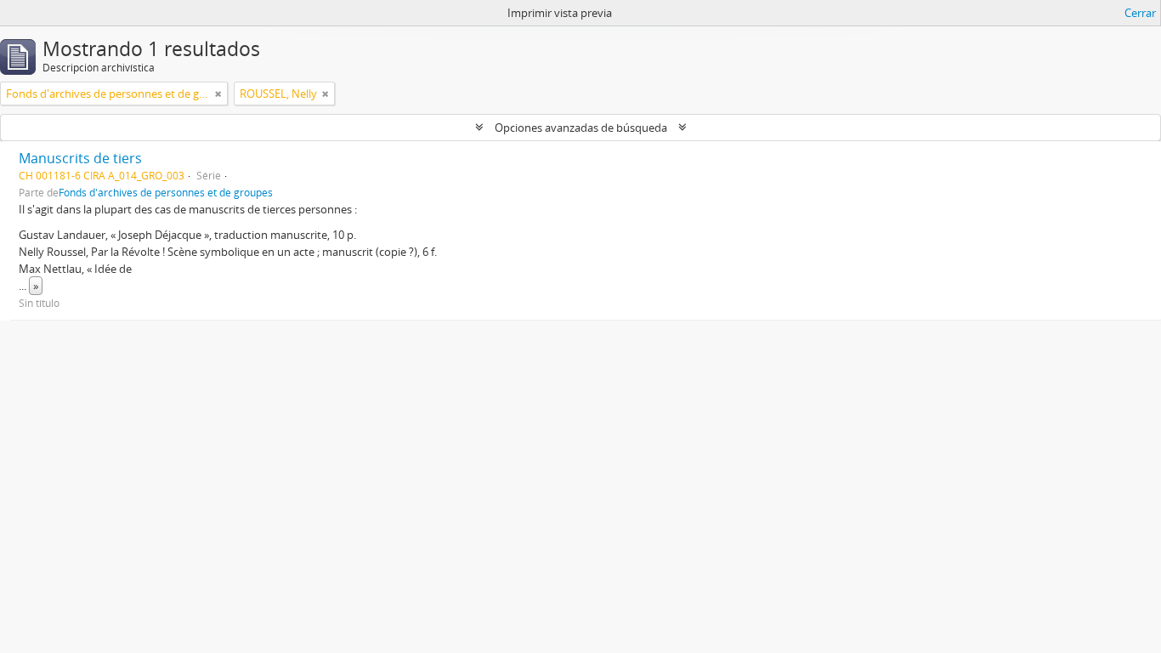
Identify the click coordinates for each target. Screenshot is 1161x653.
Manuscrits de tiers (80, 158)
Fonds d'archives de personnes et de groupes (166, 192)
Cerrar (1140, 12)
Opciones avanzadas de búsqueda (581, 127)
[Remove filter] (218, 93)
